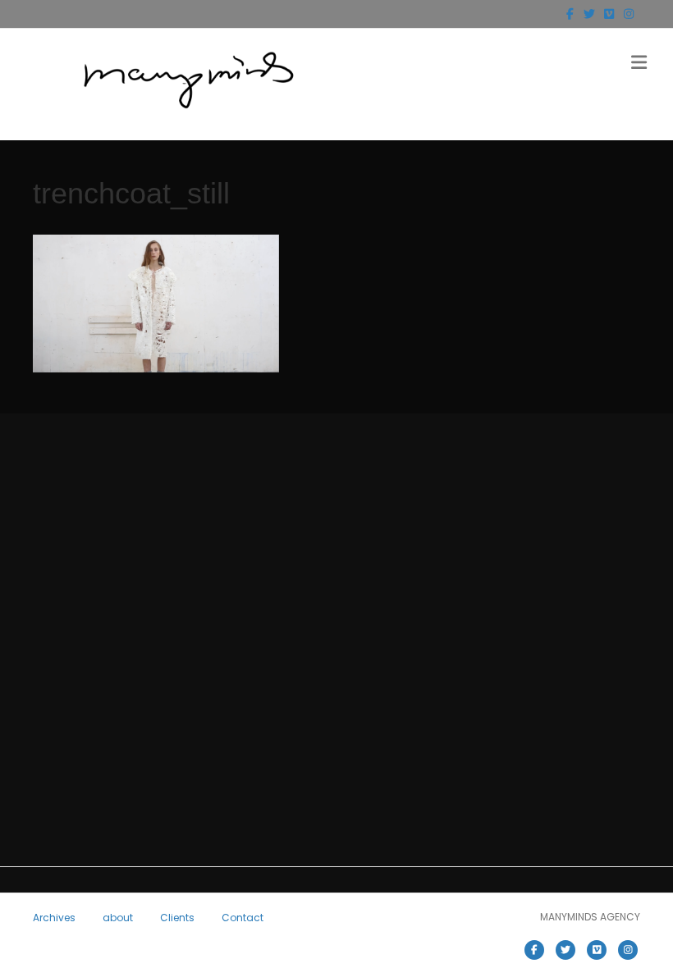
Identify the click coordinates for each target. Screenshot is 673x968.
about (118, 918)
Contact (242, 918)
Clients (177, 918)
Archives (54, 918)
